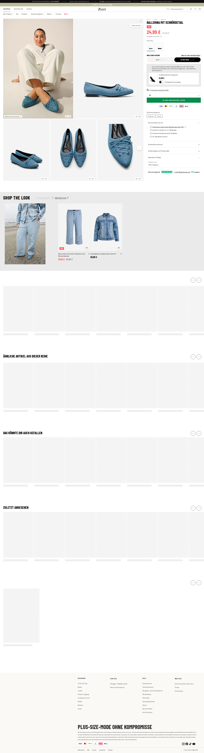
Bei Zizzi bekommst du (155, 123)
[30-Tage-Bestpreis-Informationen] (161, 36)
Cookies (94, 750)
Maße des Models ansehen (12, 116)
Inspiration (18, 9)
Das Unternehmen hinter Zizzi (184, 684)
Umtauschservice (147, 687)
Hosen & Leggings (83, 694)
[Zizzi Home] (102, 9)
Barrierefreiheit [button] (147, 709)
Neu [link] (17, 14)
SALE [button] (65, 14)
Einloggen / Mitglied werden (119, 684)
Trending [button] (24, 14)
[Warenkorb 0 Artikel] (200, 9)
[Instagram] (183, 743)
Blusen (80, 687)
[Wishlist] (141, 21)
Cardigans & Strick (84, 698)
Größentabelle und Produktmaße (158, 151)
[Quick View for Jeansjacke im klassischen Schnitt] (119, 248)
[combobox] (176, 9)
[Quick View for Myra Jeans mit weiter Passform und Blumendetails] (87, 248)
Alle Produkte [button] (7, 14)
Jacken (80, 691)
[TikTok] (190, 743)
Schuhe (156, 19)
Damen (149, 19)
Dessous (80, 705)
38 (150, 95)
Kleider (80, 701)
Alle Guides (145, 698)
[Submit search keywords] (168, 9)
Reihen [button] (49, 14)
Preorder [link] (58, 14)
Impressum (102, 750)
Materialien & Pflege (154, 157)
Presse (177, 687)
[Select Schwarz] (160, 46)
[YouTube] (194, 743)
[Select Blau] (151, 46)
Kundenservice (147, 683)
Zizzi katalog (179, 691)
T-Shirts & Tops (82, 683)
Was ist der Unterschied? (190, 55)
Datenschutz (81, 750)
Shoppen (6, 9)
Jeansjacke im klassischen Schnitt (103, 254)
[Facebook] (187, 743)
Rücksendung (146, 694)
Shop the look (136, 25)
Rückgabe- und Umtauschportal (152, 691)
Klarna (144, 705)
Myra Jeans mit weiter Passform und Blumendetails (71, 255)
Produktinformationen (155, 144)
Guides (29, 9)
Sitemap (110, 750)
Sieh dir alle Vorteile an (117, 687)
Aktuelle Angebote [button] (37, 14)
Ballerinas (163, 19)
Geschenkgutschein (148, 701)
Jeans (80, 709)
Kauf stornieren (147, 712)
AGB (88, 750)
